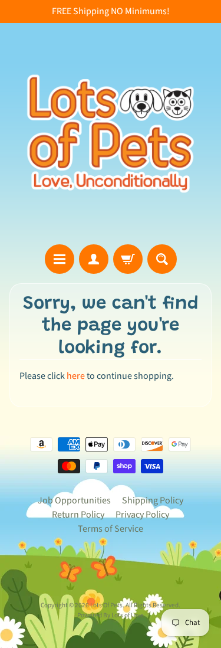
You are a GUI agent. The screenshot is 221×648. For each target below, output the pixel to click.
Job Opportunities (74, 500)
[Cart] (128, 259)
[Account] (93, 259)
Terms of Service (110, 528)
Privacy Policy (142, 514)
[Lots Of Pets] (110, 133)
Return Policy (78, 514)
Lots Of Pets (106, 605)
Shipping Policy (152, 500)
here (76, 375)
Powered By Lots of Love (110, 615)
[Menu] (59, 259)
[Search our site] (162, 259)
